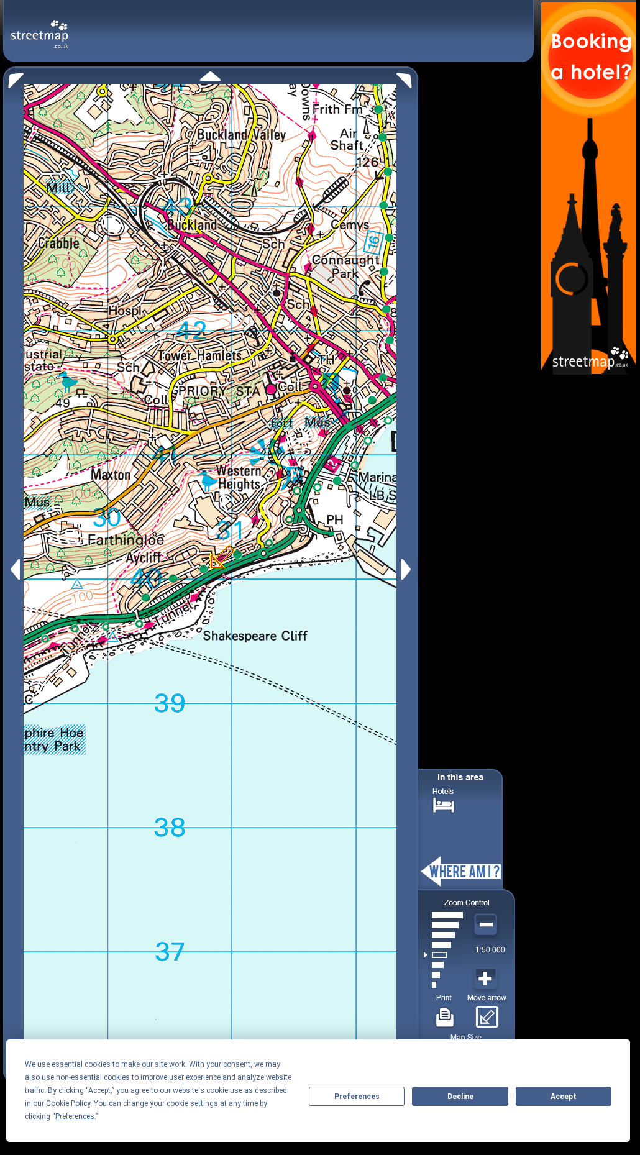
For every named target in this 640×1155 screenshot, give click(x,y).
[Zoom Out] (487, 925)
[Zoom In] (487, 979)
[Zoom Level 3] (443, 965)
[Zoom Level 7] (443, 925)
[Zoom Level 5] (443, 945)
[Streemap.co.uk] (39, 27)
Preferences (357, 1096)
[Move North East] (407, 77)
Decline (460, 1096)
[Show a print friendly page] (445, 1013)
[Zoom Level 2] (443, 975)
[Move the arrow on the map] (487, 1013)
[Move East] (408, 569)
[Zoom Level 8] (443, 915)
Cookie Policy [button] (68, 1103)
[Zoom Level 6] (443, 935)
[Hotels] (443, 803)
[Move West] (14, 569)
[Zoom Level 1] (443, 985)
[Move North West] (13, 77)
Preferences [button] (74, 1116)
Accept (564, 1096)
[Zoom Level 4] (443, 955)
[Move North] (210, 76)
